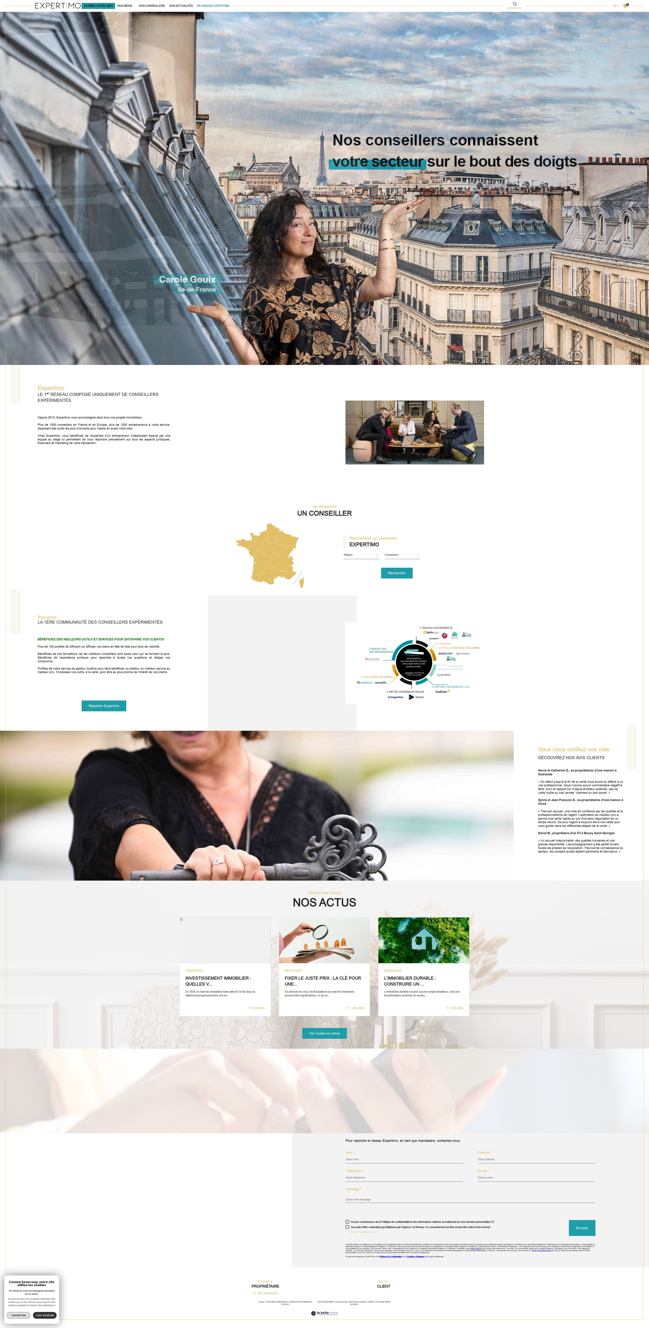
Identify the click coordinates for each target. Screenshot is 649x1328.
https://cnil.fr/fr (476, 1248)
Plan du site (341, 1302)
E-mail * (484, 1171)
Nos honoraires (326, 1302)
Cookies (354, 1304)
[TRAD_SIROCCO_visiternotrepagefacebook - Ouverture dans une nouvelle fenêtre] (51, 1217)
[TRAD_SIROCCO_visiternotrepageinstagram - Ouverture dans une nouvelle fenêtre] (74, 1217)
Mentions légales (357, 1302)
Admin (371, 1302)
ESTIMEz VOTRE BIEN (98, 5)
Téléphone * (355, 1171)
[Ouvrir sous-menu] (134, 5)
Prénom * (485, 1152)
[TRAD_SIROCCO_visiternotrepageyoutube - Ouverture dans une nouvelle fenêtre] (62, 1217)
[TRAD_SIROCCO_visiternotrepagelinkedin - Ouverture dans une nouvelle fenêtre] (86, 1217)
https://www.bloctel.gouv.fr (542, 1250)
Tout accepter (45, 1315)
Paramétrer (18, 1315)
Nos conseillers (152, 5)
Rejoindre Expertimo (213, 5)
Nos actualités (181, 5)
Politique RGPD (382, 1302)
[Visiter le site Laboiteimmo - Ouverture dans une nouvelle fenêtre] (324, 1317)
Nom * (350, 1152)
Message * (354, 1189)
